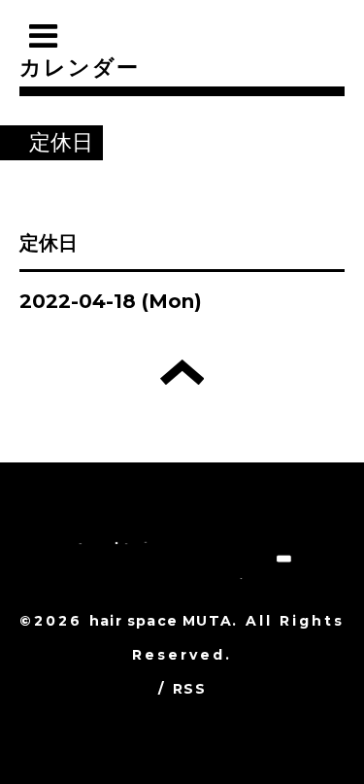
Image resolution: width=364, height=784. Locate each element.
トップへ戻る (182, 372)
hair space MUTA (160, 621)
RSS (189, 689)
